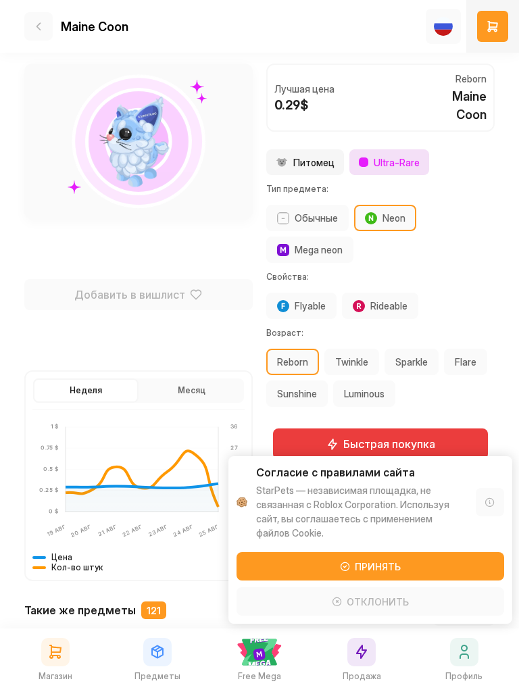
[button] (492, 26)
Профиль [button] (464, 676)
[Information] (490, 502)
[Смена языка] (443, 26)
